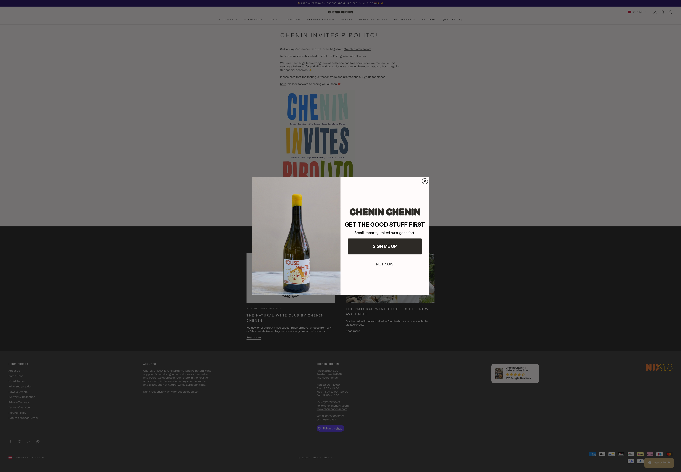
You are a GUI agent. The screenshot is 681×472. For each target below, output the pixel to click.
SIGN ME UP (385, 246)
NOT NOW (385, 264)
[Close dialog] (425, 181)
